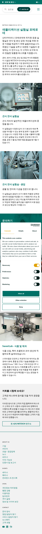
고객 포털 (6, 522)
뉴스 (4, 454)
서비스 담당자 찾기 (10, 517)
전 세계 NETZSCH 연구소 (21, 424)
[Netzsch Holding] (3, 2)
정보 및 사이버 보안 (10, 501)
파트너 (5, 457)
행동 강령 (6, 490)
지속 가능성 (7, 459)
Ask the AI (25, 9)
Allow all (21, 293)
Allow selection (21, 300)
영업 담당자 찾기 (9, 514)
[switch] (37, 271)
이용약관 (6, 493)
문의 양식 (6, 511)
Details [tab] (21, 231)
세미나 (5, 472)
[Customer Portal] (11, 527)
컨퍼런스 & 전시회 (9, 478)
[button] (4, 327)
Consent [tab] (7, 231)
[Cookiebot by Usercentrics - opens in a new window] (31, 225)
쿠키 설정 (6, 498)
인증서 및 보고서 (9, 462)
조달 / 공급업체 (8, 451)
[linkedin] (7, 527)
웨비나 (5, 475)
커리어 (5, 448)
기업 (4, 446)
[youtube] (3, 527)
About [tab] (34, 231)
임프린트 (6, 496)
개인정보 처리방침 (9, 487)
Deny (21, 307)
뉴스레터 (6, 519)
